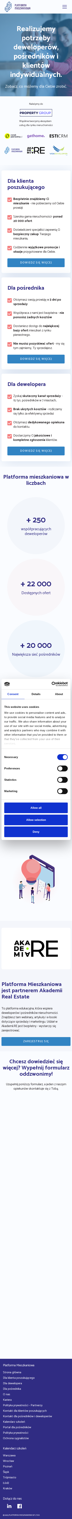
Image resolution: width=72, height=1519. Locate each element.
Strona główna (12, 1372)
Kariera (7, 1399)
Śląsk (6, 1472)
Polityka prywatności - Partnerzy (22, 1405)
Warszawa (9, 1455)
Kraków (7, 1488)
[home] (16, 6)
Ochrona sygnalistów (16, 1438)
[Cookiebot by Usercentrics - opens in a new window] (52, 684)
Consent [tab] (12, 694)
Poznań (7, 1466)
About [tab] (59, 694)
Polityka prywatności (15, 1432)
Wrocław (8, 1461)
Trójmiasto (9, 1477)
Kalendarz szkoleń (14, 1421)
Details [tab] (36, 694)
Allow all (36, 807)
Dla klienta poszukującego (19, 1377)
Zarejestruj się (36, 1041)
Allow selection (36, 819)
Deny (36, 831)
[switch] (62, 768)
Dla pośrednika (12, 1388)
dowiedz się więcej (36, 262)
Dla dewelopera (12, 1383)
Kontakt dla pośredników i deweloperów (27, 1416)
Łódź (6, 1483)
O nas (6, 1394)
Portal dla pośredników (17, 1427)
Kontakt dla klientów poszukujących (25, 1410)
